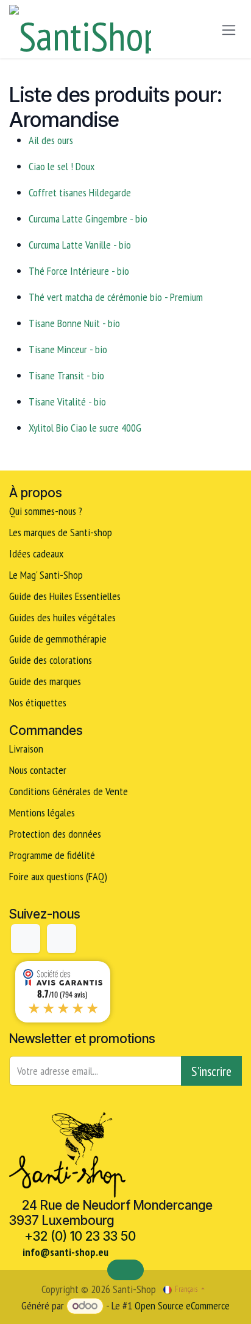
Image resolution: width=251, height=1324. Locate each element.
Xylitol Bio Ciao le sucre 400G (85, 428)
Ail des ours (51, 140)
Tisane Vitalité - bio (67, 402)
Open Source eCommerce (182, 1305)
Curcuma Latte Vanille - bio (80, 245)
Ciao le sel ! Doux (61, 166)
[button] (211, 1071)
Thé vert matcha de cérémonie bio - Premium (116, 297)
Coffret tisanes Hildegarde (80, 192)
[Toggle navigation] (229, 29)
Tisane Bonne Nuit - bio (74, 323)
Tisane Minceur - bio (68, 349)
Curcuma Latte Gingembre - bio (88, 219)
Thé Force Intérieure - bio (79, 271)
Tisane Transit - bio (66, 375)
